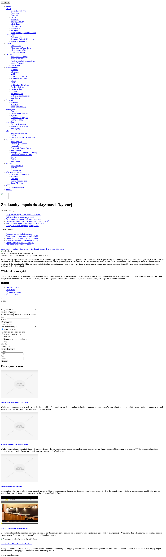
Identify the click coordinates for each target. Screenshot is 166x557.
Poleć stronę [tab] (10, 290)
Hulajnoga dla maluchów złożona (19, 245)
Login (3, 351)
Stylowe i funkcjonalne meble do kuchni (14, 528)
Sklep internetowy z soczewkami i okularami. (23, 215)
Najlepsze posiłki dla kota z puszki (19, 234)
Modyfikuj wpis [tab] (12, 294)
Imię (2, 298)
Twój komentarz (7, 310)
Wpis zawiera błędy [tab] (13, 292)
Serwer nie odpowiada (12, 334)
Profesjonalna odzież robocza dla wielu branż (16, 544)
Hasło (3, 356)
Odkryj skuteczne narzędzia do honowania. (22, 238)
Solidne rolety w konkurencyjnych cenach (15, 402)
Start (2, 249)
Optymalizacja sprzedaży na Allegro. (20, 243)
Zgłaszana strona (7, 327)
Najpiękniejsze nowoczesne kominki (20, 217)
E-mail (3, 301)
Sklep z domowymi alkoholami (11, 486)
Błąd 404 (7, 337)
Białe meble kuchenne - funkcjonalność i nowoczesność (27, 221)
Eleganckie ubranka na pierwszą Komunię (22, 240)
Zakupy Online (12, 249)
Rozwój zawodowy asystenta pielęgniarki (22, 236)
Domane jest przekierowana (14, 332)
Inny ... (6, 341)
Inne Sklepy (24, 249)
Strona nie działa (10, 329)
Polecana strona (7, 314)
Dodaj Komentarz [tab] (13, 287)
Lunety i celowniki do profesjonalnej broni (22, 226)
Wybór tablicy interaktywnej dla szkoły (14, 444)
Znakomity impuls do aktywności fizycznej (47, 249)
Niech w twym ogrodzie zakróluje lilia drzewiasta (25, 223)
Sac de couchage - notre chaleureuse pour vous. (24, 219)
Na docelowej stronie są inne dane (17, 339)
